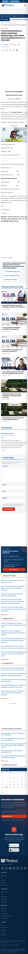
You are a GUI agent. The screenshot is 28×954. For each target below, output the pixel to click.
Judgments (4, 913)
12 (10, 781)
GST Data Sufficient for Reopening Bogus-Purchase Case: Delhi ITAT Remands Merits (14, 654)
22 (21, 784)
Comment (5, 466)
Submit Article (4, 927)
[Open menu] (25, 5)
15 (21, 781)
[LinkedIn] (13, 868)
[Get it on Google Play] (14, 845)
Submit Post (15, 1)
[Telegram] (25, 868)
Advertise (3, 930)
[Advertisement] (14, 74)
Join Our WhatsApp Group (12, 271)
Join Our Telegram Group (12, 275)
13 (13, 781)
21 (17, 784)
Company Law (4, 892)
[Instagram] (17, 868)
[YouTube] (10, 868)
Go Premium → (14, 569)
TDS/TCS (3, 882)
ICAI (11, 258)
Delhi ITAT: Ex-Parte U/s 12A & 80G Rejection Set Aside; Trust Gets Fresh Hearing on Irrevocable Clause (12, 601)
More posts (4, 614)
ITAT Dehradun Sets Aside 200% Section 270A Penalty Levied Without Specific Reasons (13, 640)
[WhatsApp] (21, 868)
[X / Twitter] (6, 868)
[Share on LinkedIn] (10, 50)
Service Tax (21, 16)
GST (2, 878)
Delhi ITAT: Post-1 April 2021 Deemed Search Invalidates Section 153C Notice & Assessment (13, 609)
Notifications (4, 908)
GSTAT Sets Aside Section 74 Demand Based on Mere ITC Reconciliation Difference (13, 588)
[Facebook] (2, 868)
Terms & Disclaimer (13, 945)
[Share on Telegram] (17, 50)
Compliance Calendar (6, 916)
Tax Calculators (5, 918)
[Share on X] (6, 50)
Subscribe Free (7, 816)
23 (25, 784)
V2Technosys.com (5, 942)
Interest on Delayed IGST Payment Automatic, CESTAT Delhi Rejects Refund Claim (13, 625)
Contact (3, 932)
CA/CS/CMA (4, 901)
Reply (3, 450)
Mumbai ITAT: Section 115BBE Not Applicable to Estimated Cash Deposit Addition (13, 633)
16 (25, 781)
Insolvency (3, 899)
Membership (4, 934)
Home (2, 16)
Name (4, 484)
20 (14, 784)
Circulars (3, 911)
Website (4, 498)
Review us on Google (11, 279)
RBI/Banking (4, 897)
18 (6, 784)
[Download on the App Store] (14, 850)
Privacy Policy (4, 945)
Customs (3, 880)
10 (2, 781)
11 (6, 781)
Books (6, 1)
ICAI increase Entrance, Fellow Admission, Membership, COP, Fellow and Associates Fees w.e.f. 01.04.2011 (13, 35)
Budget (14, 16)
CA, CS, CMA (8, 23)
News (14, 23)
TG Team (5, 44)
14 (17, 781)
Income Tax (8, 16)
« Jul (2, 793)
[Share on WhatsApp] (13, 50)
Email (4, 491)
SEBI (2, 894)
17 (2, 784)
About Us (3, 925)
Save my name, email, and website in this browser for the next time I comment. (14, 505)
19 (10, 784)
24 (3, 787)
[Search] (26, 16)
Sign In (23, 1)
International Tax (5, 885)
